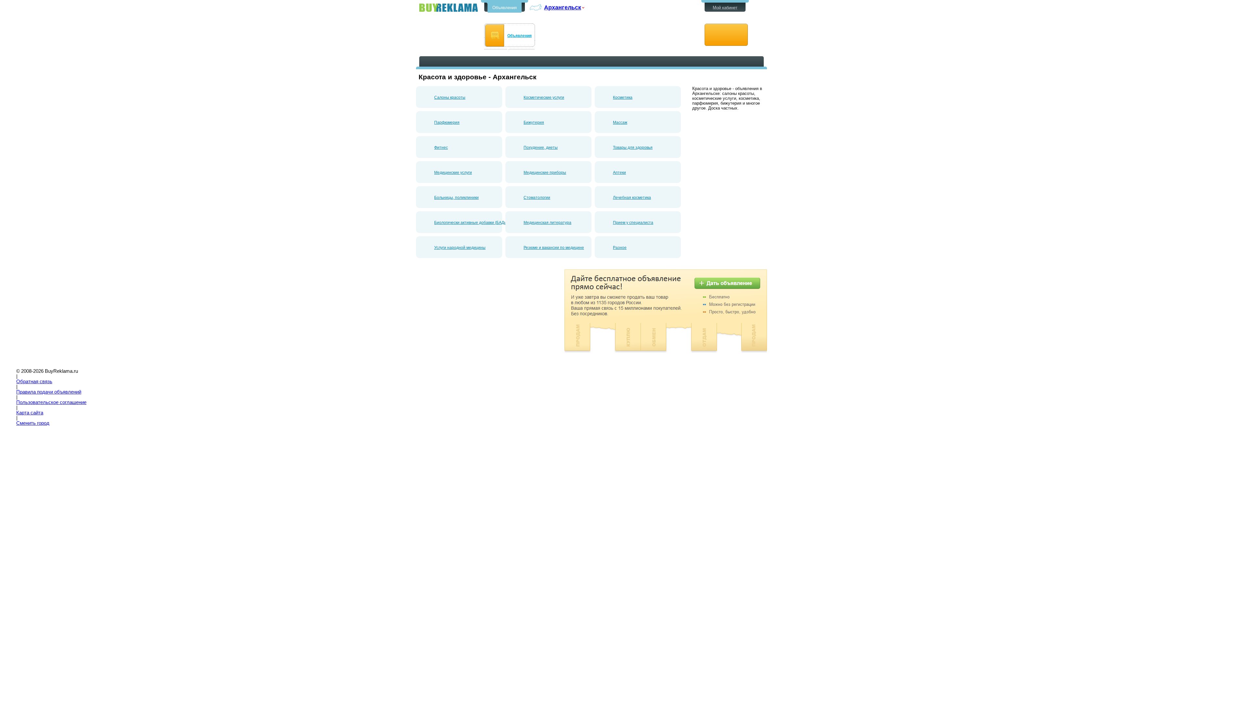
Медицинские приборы (545, 172)
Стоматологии (537, 197)
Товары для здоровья (633, 147)
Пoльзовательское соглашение (51, 402)
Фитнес (441, 147)
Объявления (504, 7)
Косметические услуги (544, 97)
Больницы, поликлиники (456, 197)
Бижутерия (534, 122)
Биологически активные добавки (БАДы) (471, 222)
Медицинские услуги (453, 172)
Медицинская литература (547, 222)
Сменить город (32, 423)
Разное (620, 247)
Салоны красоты (449, 97)
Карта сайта (29, 412)
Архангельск (562, 7)
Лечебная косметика (632, 197)
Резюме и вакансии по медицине (554, 247)
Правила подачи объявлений (48, 392)
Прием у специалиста (633, 222)
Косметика (622, 97)
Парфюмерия (447, 122)
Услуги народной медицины (460, 247)
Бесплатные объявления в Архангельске (448, 8)
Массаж (620, 122)
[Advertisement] (470, 314)
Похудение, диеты (541, 147)
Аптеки (619, 172)
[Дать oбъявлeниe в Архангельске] (726, 35)
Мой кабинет (725, 7)
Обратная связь (34, 381)
